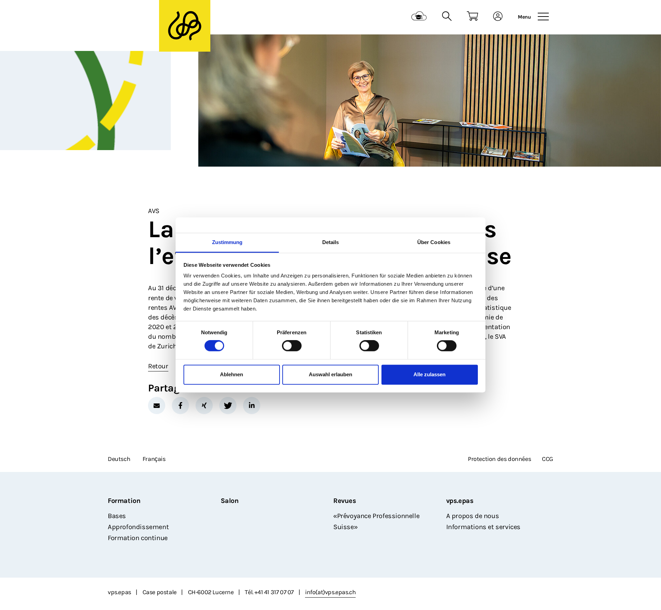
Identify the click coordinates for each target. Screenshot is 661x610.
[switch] (292, 345)
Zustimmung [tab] (227, 242)
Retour (158, 366)
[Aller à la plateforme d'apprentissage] (419, 17)
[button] (156, 405)
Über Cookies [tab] (433, 242)
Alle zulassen (429, 374)
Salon (230, 501)
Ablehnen (231, 374)
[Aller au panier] (472, 17)
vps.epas (460, 501)
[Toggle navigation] (543, 17)
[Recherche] (447, 17)
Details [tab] (330, 242)
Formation (124, 501)
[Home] (150, 17)
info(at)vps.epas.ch (330, 592)
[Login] (498, 17)
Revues (344, 501)
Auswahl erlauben (330, 374)
